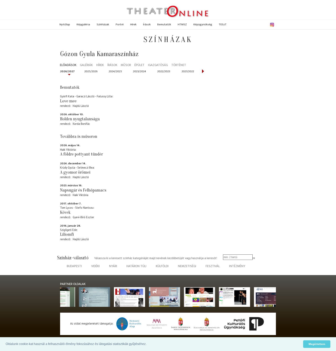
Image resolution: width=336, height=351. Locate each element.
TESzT (223, 24)
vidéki (95, 266)
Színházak (103, 24)
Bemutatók (164, 24)
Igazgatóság (158, 65)
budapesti (74, 266)
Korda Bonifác (81, 124)
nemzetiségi (187, 266)
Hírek (133, 24)
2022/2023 (163, 71)
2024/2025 (115, 71)
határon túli (136, 266)
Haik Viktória (80, 195)
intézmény (237, 266)
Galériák (86, 65)
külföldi (162, 266)
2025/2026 (91, 71)
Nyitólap (65, 24)
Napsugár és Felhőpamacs (83, 190)
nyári (113, 266)
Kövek (65, 212)
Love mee (68, 101)
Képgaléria (83, 24)
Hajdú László (81, 106)
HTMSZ (182, 24)
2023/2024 (139, 71)
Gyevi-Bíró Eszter (83, 217)
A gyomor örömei (75, 172)
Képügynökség (202, 24)
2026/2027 (67, 71)
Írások (147, 24)
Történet (178, 65)
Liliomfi (67, 234)
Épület (139, 65)
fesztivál (213, 266)
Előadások (68, 65)
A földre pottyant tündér (81, 154)
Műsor (126, 65)
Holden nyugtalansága (80, 118)
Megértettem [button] (317, 344)
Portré (120, 24)
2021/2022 (188, 71)
